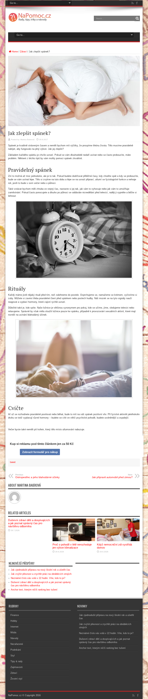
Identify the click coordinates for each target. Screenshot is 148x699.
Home (15, 51)
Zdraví (23, 51)
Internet (14, 626)
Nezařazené (16, 644)
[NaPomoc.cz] (30, 21)
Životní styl (16, 678)
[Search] (137, 18)
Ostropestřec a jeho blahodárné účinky (37, 476)
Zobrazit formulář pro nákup (40, 452)
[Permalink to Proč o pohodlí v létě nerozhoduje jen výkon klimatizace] (74, 540)
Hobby (13, 621)
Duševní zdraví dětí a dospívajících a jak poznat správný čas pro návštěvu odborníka (29, 523)
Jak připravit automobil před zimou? (112, 476)
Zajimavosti (16, 667)
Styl (12, 655)
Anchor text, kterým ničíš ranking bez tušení (34, 589)
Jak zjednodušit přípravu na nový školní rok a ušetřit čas (40, 569)
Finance (14, 615)
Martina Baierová (27, 140)
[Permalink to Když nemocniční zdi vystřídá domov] (118, 540)
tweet (13, 462)
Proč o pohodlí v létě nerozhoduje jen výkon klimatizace (72, 546)
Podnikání (15, 649)
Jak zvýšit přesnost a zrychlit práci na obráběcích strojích (41, 574)
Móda (13, 632)
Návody (14, 638)
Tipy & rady (16, 661)
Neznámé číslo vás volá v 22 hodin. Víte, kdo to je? (38, 578)
